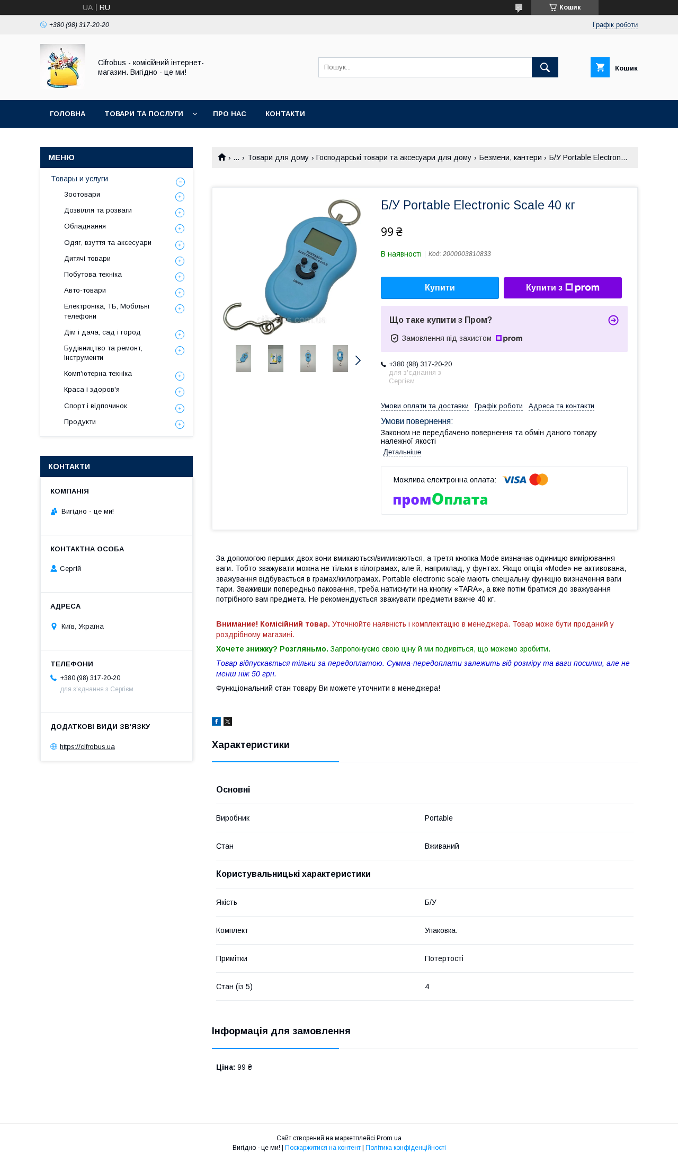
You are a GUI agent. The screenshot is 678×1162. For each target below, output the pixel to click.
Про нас (229, 114)
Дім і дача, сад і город (102, 332)
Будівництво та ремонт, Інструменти (103, 353)
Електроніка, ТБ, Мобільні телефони (106, 311)
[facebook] (216, 723)
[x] (228, 723)
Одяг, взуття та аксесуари (107, 243)
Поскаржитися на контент (323, 1147)
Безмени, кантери (510, 157)
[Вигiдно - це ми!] (62, 86)
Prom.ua (389, 1138)
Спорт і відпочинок (95, 406)
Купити (440, 287)
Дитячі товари (87, 258)
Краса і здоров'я (92, 389)
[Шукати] (545, 67)
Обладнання (85, 226)
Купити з (544, 287)
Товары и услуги (79, 178)
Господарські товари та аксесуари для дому (393, 157)
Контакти (285, 114)
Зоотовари (82, 194)
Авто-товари (85, 290)
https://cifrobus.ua (87, 747)
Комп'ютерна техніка (98, 373)
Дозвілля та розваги (98, 210)
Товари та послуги (143, 114)
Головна (67, 114)
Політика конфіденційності (405, 1147)
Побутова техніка (93, 274)
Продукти (80, 422)
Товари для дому (278, 157)
